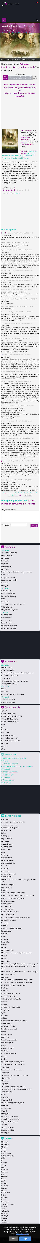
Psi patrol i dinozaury (8, 628)
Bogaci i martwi (6, 555)
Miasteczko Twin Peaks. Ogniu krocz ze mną (16, 953)
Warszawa (4, 1213)
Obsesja (4, 1002)
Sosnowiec (5, 1202)
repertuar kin (10, 59)
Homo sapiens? (6, 617)
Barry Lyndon (6, 830)
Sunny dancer (6, 678)
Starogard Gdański (8, 1204)
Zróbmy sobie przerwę (9, 684)
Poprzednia (7, 493)
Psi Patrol (6, 769)
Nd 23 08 (5, 78)
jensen (3, 461)
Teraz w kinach (13, 815)
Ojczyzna (4, 1015)
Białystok (4, 1142)
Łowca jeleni (5, 1133)
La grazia (4, 939)
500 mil (3, 689)
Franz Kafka (5, 871)
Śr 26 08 (20, 78)
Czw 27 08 (25, 78)
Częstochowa (6, 1153)
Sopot (3, 1200)
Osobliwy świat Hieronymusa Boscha (14, 1021)
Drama (3, 852)
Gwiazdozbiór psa (7, 670)
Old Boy (4, 1018)
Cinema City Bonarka (8, 713)
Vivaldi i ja (4, 583)
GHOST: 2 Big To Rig (8, 874)
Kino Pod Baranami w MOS (10, 741)
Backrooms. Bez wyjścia (9, 828)
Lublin (3, 1179)
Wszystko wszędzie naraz (10, 1119)
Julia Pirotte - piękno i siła (10, 675)
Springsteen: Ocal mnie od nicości (13, 1064)
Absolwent (5, 691)
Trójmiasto (5, 1211)
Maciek (3, 233)
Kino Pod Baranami (8, 735)
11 (16, 495)
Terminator (5, 1073)
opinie (34, 59)
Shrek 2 (3, 1059)
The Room (5, 1081)
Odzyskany (5, 601)
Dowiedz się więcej (22, 1234)
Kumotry (4, 934)
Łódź (3, 1181)
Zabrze (3, 1220)
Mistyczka (4, 977)
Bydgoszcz (5, 1146)
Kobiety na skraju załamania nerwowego (15, 917)
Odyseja (6, 761)
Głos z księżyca (6, 887)
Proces (3, 1045)
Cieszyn (4, 1151)
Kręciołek (4, 564)
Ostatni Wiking (6, 1023)
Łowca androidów (7, 1130)
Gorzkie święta (6, 667)
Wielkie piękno (6, 1108)
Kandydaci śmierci (7, 623)
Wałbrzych (5, 1216)
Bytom (3, 1149)
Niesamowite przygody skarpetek (13, 985)
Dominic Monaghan (22, 158)
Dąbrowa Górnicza (7, 1156)
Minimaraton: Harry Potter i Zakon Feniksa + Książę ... (20, 972)
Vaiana (3, 1095)
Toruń (3, 1209)
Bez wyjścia (5, 836)
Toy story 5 (5, 1084)
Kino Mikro (5, 733)
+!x (2, 355)
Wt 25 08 (15, 78)
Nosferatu (4, 988)
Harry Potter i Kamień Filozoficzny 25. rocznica (17, 673)
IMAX (3, 724)
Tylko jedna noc (6, 607)
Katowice (4, 1172)
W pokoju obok (6, 1100)
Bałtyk (3, 833)
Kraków (4, 1176)
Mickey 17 (4, 958)
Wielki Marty (5, 1105)
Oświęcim (4, 1186)
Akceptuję (25, 1239)
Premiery (10, 546)
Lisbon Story (5, 942)
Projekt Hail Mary (7, 1048)
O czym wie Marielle (8, 577)
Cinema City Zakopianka (9, 719)
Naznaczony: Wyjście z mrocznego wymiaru (16, 572)
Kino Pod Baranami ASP (9, 738)
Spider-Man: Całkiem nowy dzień (14, 758)
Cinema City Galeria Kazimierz (11, 716)
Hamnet (4, 890)
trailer (29, 59)
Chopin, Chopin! (6, 844)
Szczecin (4, 1206)
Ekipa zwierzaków (7, 860)
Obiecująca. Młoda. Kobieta (11, 999)
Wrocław (4, 1218)
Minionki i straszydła (8, 974)
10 (12, 495)
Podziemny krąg (7, 1034)
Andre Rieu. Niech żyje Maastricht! (13, 822)
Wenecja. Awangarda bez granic (12, 1103)
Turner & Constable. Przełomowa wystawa (16, 1089)
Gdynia (3, 1165)
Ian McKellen (15, 156)
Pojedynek (5, 1037)
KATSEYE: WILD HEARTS (10, 912)
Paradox (4, 746)
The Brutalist (5, 1078)
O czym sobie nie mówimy (10, 993)
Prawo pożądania (7, 1043)
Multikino (4, 743)
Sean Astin (6, 156)
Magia (3, 947)
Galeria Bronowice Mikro (9, 722)
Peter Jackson (12, 35)
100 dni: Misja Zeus (8, 699)
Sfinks (3, 749)
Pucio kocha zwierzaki (8, 580)
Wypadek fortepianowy (9, 1122)
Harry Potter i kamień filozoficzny (13, 893)
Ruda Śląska (5, 1193)
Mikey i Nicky (5, 961)
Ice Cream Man (6, 620)
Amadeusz (5, 819)
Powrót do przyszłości (9, 1040)
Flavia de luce (6, 591)
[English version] (37, 2)
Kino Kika (4, 730)
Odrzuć (13, 1239)
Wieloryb (4, 1111)
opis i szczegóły (20, 59)
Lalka (3, 599)
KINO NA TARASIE (7, 915)
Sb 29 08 (35, 78)
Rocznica (4, 1056)
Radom (3, 1190)
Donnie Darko (6, 849)
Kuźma (3, 936)
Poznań (4, 1188)
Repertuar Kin (12, 707)
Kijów (3, 727)
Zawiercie (4, 1223)
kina (13, 3)
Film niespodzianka (8, 863)
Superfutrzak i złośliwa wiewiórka (12, 604)
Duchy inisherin (6, 858)
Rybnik (3, 1195)
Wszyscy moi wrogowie (9, 610)
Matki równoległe (7, 950)
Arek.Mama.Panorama (9, 553)
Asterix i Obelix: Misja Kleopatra (12, 694)
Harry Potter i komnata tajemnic (12, 898)
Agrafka (4, 711)
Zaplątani (4, 1125)
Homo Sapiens (6, 904)
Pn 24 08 (10, 78)
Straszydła (5, 1067)
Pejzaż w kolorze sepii (9, 626)
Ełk (2, 1160)
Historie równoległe (8, 593)
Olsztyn (4, 1183)
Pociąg (3, 1032)
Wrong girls (5, 586)
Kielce (3, 1174)
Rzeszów (4, 1197)
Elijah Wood (31, 153)
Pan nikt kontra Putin (8, 1026)
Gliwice (3, 1167)
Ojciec (3, 1013)
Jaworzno (4, 1170)
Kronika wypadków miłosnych (11, 928)
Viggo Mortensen (26, 156)
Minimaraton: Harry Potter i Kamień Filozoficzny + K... (20, 964)
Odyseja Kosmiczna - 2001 (10, 1007)
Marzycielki (5, 569)
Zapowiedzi (11, 661)
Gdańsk (4, 1163)
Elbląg (3, 1158)
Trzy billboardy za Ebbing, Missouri (13, 1086)
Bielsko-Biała (5, 1144)
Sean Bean (10, 158)
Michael (4, 956)
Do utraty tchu (6, 615)
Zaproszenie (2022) (8, 1127)
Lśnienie (4, 945)
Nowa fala (4, 575)
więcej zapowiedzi (9, 702)
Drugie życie (5, 855)
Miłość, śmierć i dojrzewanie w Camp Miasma (17, 980)
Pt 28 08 (30, 78)
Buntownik (5, 558)
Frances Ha (5, 561)
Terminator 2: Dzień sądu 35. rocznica (14, 681)
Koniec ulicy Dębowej (8, 596)
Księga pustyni (6, 566)
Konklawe (4, 923)
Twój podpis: (6, 525)
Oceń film (18, 193)
